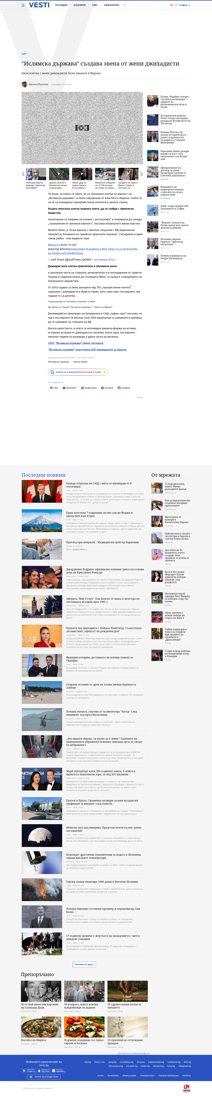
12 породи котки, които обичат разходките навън (175, 486)
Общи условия (129, 1075)
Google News (91, 388)
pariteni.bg (164, 179)
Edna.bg (171, 1066)
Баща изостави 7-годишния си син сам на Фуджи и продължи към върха (99, 514)
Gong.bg (112, 1062)
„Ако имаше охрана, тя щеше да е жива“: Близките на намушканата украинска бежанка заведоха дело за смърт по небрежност (104, 742)
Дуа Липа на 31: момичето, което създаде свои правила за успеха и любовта (177, 555)
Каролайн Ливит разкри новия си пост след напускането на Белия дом (175, 155)
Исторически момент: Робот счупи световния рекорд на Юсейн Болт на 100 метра (175, 119)
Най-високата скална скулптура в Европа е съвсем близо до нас (177, 536)
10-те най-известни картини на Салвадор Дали (39, 1006)
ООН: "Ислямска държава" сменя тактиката (75, 343)
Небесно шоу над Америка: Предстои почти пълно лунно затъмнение (103, 829)
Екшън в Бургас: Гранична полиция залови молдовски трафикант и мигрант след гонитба (102, 802)
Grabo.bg (145, 1066)
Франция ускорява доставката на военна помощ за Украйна (99, 659)
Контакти (186, 1075)
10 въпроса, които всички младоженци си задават (81, 1006)
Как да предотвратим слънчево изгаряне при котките (177, 503)
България (80, 5)
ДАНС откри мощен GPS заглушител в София (174, 207)
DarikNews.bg (126, 1062)
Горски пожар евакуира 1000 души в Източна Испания (102, 881)
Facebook (109, 388)
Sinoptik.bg (131, 1066)
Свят (95, 5)
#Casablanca (93, 249)
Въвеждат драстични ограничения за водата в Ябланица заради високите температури (103, 856)
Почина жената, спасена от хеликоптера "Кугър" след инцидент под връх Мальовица (101, 713)
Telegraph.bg (185, 1066)
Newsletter (71, 388)
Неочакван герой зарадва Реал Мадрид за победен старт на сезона (177, 597)
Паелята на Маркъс (34, 1040)
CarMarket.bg (173, 1062)
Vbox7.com (99, 1062)
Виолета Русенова (38, 84)
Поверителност (147, 1075)
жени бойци (80, 361)
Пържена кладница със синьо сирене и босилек (84, 1041)
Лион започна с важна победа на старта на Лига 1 (175, 615)
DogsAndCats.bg (156, 1062)
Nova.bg (141, 1062)
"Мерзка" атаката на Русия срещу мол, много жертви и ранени (175, 225)
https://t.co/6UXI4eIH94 (123, 249)
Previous (23, 180)
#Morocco (54, 244)
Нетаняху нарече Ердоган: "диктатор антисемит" (172, 242)
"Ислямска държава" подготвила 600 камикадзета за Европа (87, 349)
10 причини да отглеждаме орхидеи (125, 1041)
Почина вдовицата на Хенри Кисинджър (173, 257)
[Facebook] (191, 1079)
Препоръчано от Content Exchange (132, 1053)
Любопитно (111, 5)
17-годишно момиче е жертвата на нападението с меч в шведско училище (103, 937)
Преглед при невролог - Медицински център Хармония (102, 542)
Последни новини (43, 475)
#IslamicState (77, 249)
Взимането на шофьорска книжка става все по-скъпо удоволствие (172, 190)
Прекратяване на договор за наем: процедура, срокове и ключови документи (173, 171)
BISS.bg (187, 1062)
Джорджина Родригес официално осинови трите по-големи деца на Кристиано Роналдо (105, 571)
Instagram (125, 388)
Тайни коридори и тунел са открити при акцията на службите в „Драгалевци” (175, 634)
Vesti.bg (39, 4)
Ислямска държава (59, 361)
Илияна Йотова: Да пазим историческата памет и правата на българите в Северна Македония (173, 137)
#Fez (104, 249)
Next (141, 180)
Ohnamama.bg (116, 1066)
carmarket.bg (165, 198)
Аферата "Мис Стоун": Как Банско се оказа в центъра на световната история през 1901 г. (103, 600)
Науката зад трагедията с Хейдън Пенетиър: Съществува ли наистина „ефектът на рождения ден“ (103, 629)
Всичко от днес (84, 964)
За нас (100, 1075)
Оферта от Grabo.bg (74, 546)
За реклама (113, 1075)
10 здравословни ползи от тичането (124, 1006)
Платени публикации (168, 1075)
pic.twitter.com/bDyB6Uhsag (65, 253)
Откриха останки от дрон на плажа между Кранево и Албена (101, 686)
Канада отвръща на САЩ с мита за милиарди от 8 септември (99, 485)
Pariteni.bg (158, 1066)
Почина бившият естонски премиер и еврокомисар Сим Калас (103, 910)
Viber (55, 388)
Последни (61, 5)
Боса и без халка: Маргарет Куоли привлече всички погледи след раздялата (175, 577)
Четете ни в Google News (46, 1077)
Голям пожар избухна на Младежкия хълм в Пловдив (177, 653)
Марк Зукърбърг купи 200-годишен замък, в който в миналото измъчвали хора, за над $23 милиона (100, 772)
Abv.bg (87, 1062)
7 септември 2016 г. (104, 259)
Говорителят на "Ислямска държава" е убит (71, 301)
